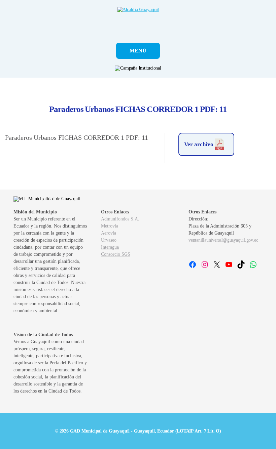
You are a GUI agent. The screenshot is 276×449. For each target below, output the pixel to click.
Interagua (110, 247)
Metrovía (109, 226)
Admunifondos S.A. (120, 218)
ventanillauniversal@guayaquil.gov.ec (223, 240)
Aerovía (108, 233)
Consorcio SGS (115, 254)
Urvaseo (108, 240)
